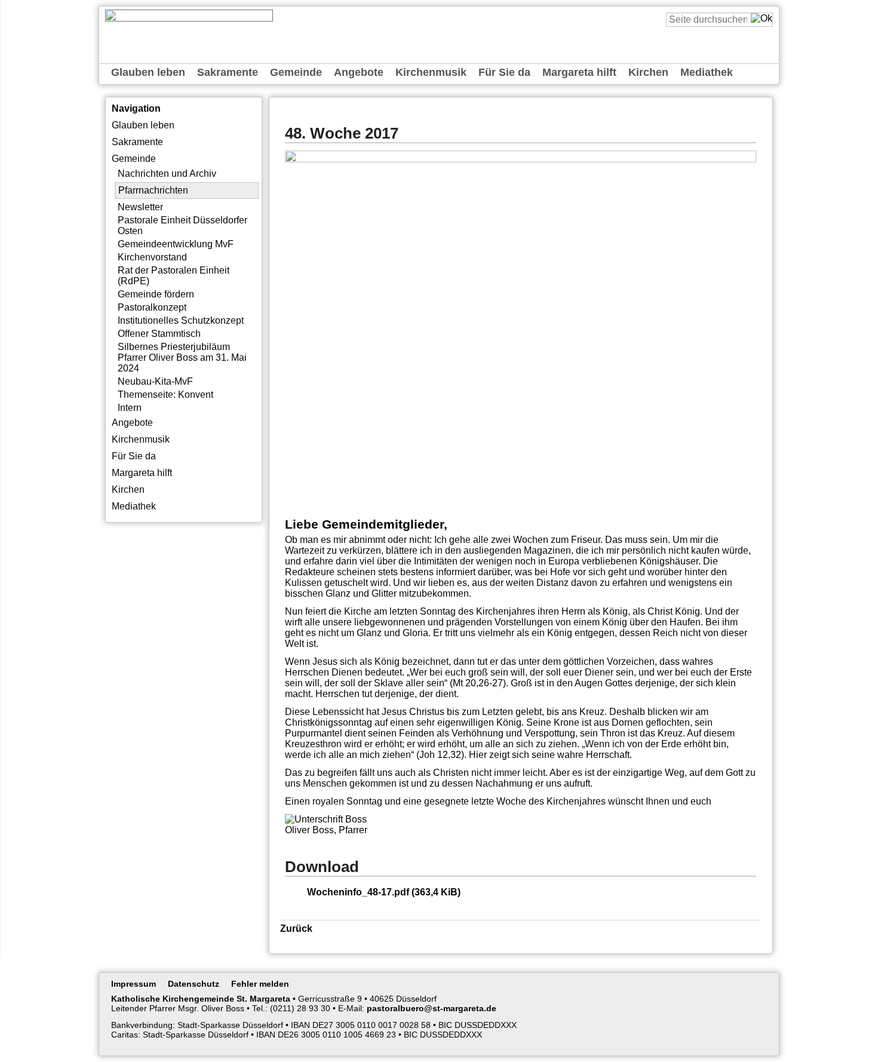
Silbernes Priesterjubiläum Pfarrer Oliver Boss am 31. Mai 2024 (182, 357)
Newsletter (140, 207)
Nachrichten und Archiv (167, 173)
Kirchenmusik (430, 72)
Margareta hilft (579, 72)
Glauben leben (148, 72)
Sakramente (227, 72)
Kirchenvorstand (152, 257)
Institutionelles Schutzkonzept (181, 320)
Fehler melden (260, 984)
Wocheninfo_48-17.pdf (384, 892)
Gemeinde (296, 72)
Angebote (358, 72)
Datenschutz (193, 984)
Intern (130, 408)
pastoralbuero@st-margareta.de (431, 1008)
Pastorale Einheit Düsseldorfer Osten (182, 225)
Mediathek (706, 72)
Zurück (296, 928)
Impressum (133, 984)
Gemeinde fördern (156, 294)
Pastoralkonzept (152, 307)
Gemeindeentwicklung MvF (176, 244)
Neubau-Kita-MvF (155, 381)
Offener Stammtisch (159, 334)
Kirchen (648, 72)
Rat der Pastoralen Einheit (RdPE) (173, 275)
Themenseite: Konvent (165, 394)
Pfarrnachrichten (153, 190)
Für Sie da (504, 72)
